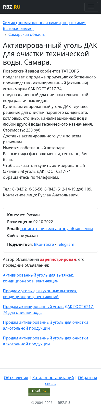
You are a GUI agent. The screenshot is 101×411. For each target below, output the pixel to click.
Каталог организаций (53, 377)
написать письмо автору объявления (56, 228)
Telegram (65, 244)
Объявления (16, 377)
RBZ (12, 6)
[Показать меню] (91, 7)
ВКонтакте (44, 244)
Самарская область (27, 34)
